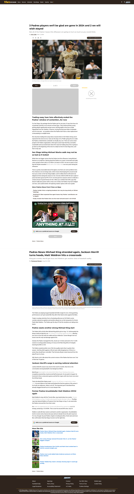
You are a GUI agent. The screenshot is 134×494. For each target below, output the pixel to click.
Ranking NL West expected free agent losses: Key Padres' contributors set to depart (55, 195)
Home (33, 241)
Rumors (24, 2)
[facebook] (121, 2)
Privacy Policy (70, 483)
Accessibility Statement (53, 486)
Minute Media (25, 490)
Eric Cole (33, 34)
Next (74, 85)
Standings (36, 2)
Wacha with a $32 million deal (54, 164)
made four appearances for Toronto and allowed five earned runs (52, 406)
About (34, 481)
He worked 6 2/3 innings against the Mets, (60, 333)
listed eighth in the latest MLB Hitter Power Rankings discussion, (56, 372)
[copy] (41, 38)
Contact (68, 481)
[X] (124, 2)
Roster (42, 2)
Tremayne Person (36, 261)
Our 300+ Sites (83, 481)
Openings (49, 481)
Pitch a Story (50, 483)
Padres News (40, 241)
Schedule (29, 2)
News (19, 2)
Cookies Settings (84, 486)
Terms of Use (83, 483)
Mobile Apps (97, 481)
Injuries (47, 2)
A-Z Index (68, 486)
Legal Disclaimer (37, 486)
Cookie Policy (98, 483)
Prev (36, 85)
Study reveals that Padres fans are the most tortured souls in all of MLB (54, 198)
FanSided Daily (36, 483)
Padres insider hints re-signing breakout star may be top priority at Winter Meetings (55, 191)
